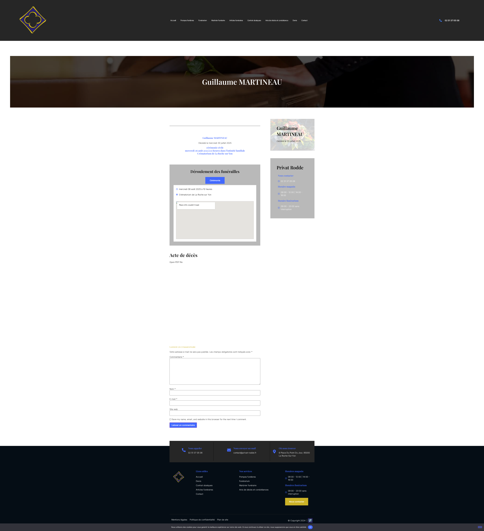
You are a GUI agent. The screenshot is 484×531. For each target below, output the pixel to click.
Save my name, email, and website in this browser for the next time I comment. (209, 419)
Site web (174, 409)
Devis (295, 20)
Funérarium (202, 20)
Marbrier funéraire (218, 20)
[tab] (215, 180)
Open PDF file (176, 262)
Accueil (173, 20)
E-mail (173, 399)
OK (310, 527)
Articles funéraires (236, 20)
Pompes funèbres (187, 20)
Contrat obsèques (254, 20)
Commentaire (177, 357)
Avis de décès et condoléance (276, 20)
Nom (173, 389)
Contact (304, 20)
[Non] (480, 527)
